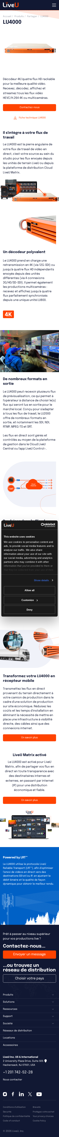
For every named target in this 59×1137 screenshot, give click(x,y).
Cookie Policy (39, 1121)
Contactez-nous (29, 107)
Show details (41, 580)
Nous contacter (12, 1079)
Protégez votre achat (43, 1112)
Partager (32, 16)
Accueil (7, 16)
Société (8, 1023)
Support (8, 1016)
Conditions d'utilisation (14, 1107)
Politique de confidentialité (16, 1116)
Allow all (29, 590)
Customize (27, 600)
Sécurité (7, 1112)
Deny (29, 609)
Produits (19, 16)
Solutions (8, 1002)
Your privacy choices (43, 1116)
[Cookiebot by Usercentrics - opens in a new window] (41, 525)
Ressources (10, 1009)
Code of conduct (11, 1121)
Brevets (36, 1107)
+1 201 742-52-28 (18, 1072)
